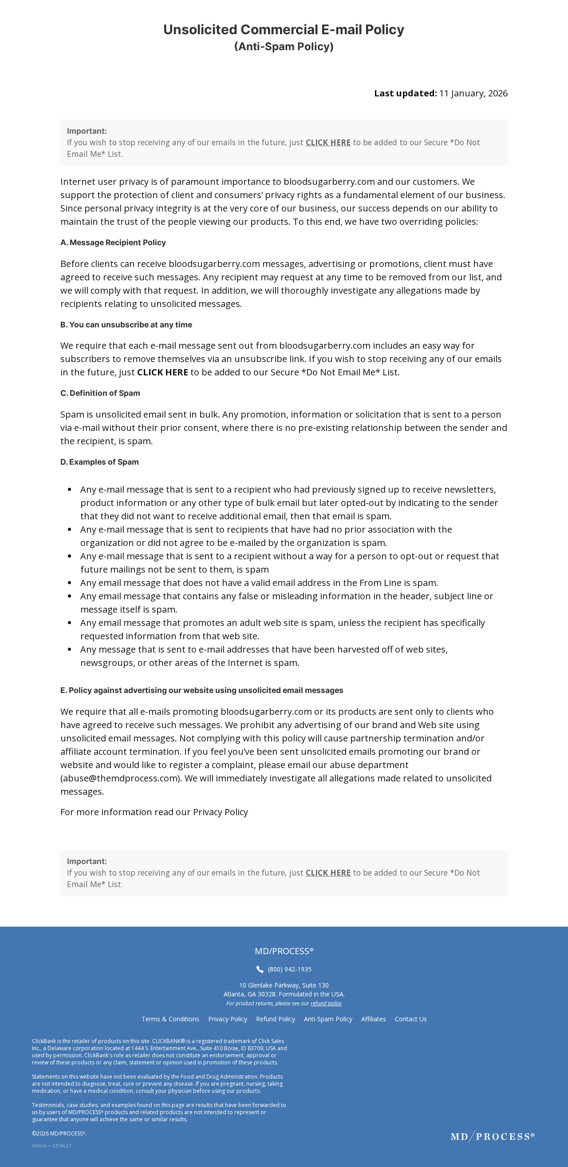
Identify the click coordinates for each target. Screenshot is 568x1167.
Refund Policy (275, 1019)
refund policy (326, 1003)
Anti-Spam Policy (328, 1019)
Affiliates (373, 1019)
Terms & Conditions (170, 1019)
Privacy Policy (220, 812)
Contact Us (411, 1019)
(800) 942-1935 (290, 969)
